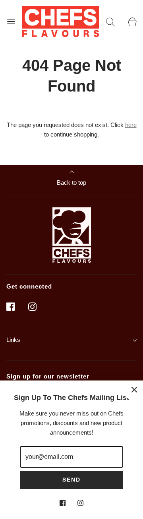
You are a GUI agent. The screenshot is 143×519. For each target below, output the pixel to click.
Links (13, 339)
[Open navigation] (11, 21)
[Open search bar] (110, 21)
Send (71, 479)
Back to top (71, 182)
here (131, 124)
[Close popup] (134, 389)
